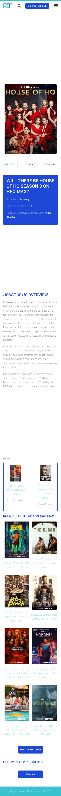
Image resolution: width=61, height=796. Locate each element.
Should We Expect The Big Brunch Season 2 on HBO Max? (16, 616)
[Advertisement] (30, 45)
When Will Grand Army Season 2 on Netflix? (15, 490)
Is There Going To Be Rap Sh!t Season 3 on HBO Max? (44, 673)
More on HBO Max (30, 749)
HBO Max (10, 164)
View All (30, 774)
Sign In (32, 5)
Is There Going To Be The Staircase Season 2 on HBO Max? (44, 730)
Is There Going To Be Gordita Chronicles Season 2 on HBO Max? (17, 730)
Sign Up (42, 5)
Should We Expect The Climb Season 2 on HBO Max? (44, 563)
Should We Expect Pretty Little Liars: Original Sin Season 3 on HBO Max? (16, 673)
